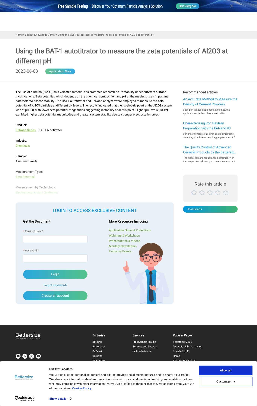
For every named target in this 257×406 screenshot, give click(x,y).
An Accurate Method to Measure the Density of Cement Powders (210, 102)
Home (19, 35)
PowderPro (99, 361)
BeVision (97, 356)
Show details (57, 398)
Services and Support (145, 347)
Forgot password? (55, 285)
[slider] (210, 197)
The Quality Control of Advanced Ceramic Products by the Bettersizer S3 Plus (210, 150)
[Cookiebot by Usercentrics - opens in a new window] (24, 398)
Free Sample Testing (144, 342)
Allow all (225, 370)
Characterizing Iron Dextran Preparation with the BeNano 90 (207, 126)
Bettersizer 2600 (182, 342)
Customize (223, 381)
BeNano (97, 342)
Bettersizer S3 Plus (184, 361)
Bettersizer (98, 347)
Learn (28, 35)
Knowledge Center (45, 35)
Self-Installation (142, 351)
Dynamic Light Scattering (187, 347)
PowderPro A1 (181, 351)
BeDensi (97, 351)
